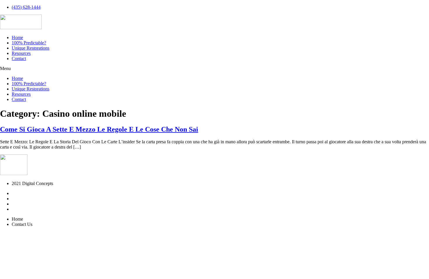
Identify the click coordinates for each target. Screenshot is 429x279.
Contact (19, 58)
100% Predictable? (29, 42)
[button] (214, 68)
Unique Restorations (30, 48)
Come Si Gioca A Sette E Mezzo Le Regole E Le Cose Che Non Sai (99, 129)
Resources (21, 53)
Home (17, 37)
